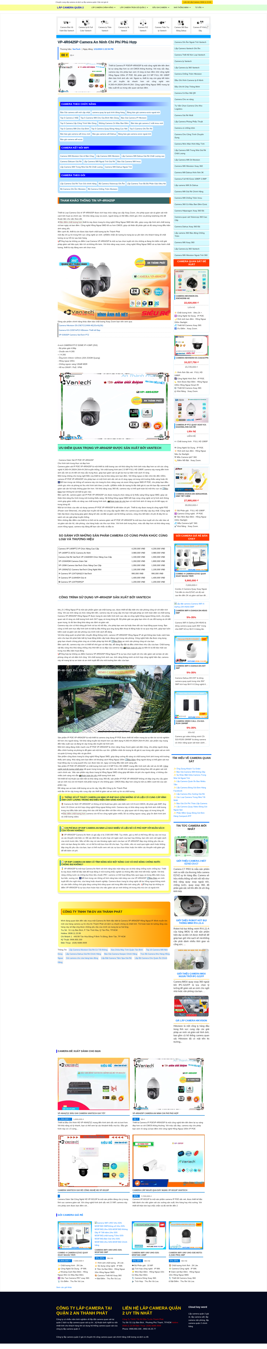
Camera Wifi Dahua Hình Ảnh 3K (189, 172)
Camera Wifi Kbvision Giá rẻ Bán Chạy (77, 156)
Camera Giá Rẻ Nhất (184, 115)
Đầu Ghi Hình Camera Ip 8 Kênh (189, 80)
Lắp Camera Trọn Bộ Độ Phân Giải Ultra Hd (146, 183)
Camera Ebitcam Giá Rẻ (71, 161)
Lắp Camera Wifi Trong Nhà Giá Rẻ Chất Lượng (81, 167)
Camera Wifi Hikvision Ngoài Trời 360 (191, 255)
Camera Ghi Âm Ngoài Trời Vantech (190, 42)
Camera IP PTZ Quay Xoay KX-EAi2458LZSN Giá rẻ (191, 426)
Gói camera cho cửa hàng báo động (82, 958)
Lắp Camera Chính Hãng (102, 7)
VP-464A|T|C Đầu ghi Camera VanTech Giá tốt (81, 1113)
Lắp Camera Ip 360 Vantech (187, 67)
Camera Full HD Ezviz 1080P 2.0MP (191, 179)
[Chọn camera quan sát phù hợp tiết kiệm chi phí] (208, 26)
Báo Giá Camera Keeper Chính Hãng (120, 954)
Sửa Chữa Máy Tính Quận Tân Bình (127, 950)
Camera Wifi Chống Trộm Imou (188, 198)
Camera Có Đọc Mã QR (185, 93)
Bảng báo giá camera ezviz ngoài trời (143, 112)
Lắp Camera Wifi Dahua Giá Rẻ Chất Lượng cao (143, 156)
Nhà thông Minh (181, 7)
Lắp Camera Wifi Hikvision (107, 156)
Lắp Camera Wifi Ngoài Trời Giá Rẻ (99, 161)
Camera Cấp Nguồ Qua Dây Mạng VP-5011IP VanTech (160, 1190)
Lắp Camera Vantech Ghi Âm (187, 48)
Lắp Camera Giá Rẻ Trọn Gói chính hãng (78, 183)
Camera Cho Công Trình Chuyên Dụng (189, 136)
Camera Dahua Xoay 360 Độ (187, 226)
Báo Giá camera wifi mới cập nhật (75, 112)
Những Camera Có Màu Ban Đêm (114, 123)
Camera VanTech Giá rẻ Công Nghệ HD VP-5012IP (83, 1190)
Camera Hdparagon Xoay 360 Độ (189, 211)
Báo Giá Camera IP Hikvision (133, 118)
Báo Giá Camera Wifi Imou (129, 161)
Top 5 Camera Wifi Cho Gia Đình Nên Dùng (100, 118)
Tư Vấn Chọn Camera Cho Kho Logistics (188, 107)
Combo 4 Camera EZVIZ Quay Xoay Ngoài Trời (191, 575)
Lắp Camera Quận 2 (70, 7)
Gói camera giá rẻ (70, 1215)
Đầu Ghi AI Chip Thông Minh (187, 87)
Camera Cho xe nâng (184, 99)
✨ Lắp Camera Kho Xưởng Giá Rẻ (189, 794)
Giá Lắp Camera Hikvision (191, 1020)
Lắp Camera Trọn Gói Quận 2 (133, 7)
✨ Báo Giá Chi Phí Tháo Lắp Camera (190, 803)
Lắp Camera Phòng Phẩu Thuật (189, 121)
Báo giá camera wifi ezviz (71, 139)
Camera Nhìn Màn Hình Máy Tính (190, 144)
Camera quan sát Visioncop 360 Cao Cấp (191, 218)
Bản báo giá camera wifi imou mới (75, 134)
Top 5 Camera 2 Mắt (69, 118)
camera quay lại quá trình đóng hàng (108, 112)
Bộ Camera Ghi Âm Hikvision (73, 189)
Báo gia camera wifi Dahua (104, 134)
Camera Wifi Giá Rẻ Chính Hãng (189, 191)
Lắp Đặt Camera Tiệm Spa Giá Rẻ (116, 958)
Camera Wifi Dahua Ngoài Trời (118, 167)
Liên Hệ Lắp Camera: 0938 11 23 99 (197, 2)
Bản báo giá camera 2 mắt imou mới (147, 123)
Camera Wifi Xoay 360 (184, 242)
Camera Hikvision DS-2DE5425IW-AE (187, 297)
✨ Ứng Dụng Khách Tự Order (187, 769)
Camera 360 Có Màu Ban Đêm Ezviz (191, 204)
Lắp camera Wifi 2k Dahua (186, 185)
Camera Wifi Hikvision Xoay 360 (189, 166)
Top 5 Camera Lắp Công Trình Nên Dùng (78, 123)
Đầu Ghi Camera (160, 7)
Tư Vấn (198, 7)
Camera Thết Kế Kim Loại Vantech (190, 55)
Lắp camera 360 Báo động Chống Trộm (190, 234)
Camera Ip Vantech (183, 61)
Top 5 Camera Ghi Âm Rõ (141, 129)
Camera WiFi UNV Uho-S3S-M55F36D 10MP (145, 1254)
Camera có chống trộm (185, 128)
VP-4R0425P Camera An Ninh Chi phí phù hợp (97, 42)
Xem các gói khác (64, 1287)
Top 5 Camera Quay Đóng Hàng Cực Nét (109, 129)
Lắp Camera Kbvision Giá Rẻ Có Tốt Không (88, 950)
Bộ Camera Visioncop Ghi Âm (112, 183)
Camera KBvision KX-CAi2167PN (192, 358)
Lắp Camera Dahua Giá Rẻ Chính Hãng (83, 954)
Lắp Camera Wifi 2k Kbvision (187, 160)
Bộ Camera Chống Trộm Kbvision (102, 189)
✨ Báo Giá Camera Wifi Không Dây (189, 772)
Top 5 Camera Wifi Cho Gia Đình (74, 129)
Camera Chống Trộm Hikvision (188, 74)
